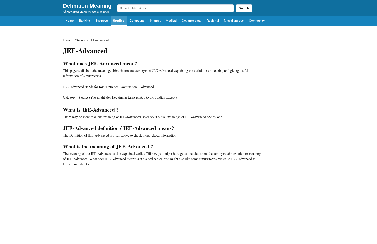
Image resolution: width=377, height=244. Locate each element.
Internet (155, 20)
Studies (118, 20)
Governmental (191, 20)
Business (101, 20)
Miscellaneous (234, 20)
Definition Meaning (87, 6)
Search (244, 8)
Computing (137, 20)
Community (257, 20)
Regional (213, 20)
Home (69, 20)
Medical (171, 20)
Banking (84, 20)
